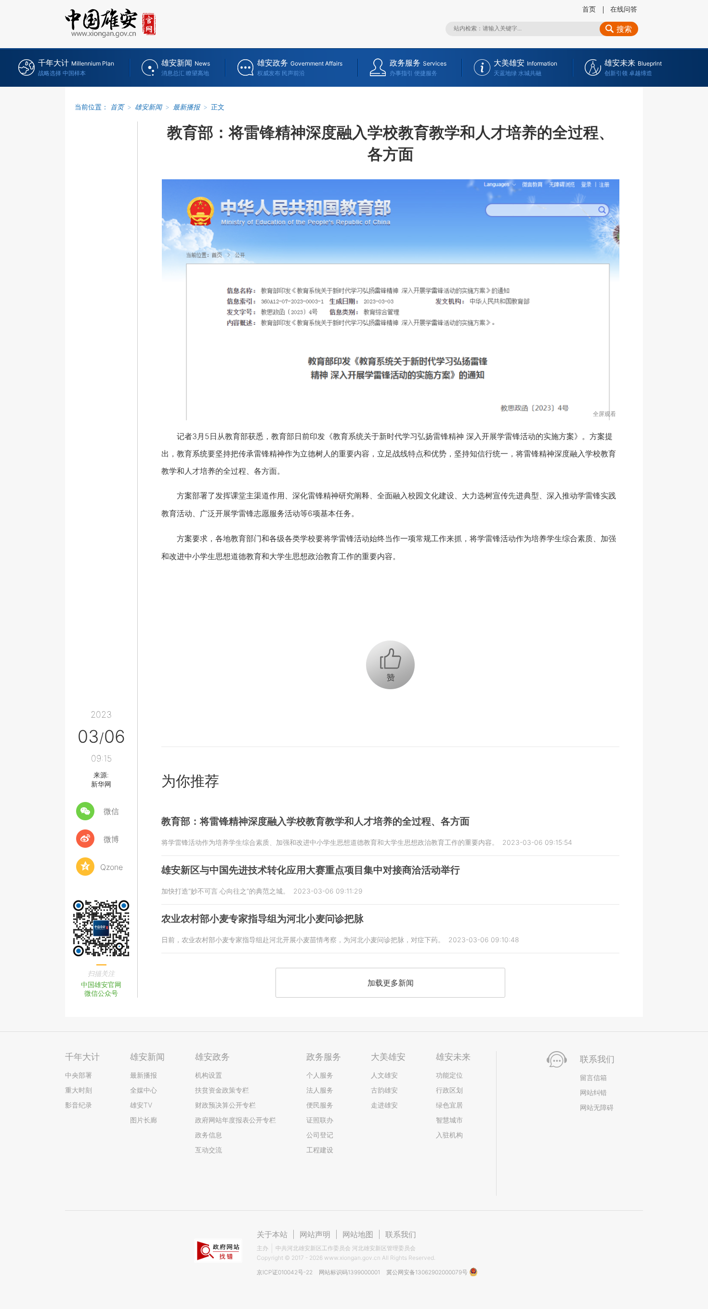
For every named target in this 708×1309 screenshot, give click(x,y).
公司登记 (319, 1135)
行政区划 (449, 1090)
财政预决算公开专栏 (225, 1105)
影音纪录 (78, 1105)
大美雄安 (388, 1057)
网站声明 (315, 1234)
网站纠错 (593, 1092)
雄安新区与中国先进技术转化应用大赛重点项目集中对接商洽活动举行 (310, 870)
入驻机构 (449, 1135)
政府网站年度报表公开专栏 (235, 1120)
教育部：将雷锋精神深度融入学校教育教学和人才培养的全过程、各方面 (315, 821)
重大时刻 (78, 1090)
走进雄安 (384, 1105)
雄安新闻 (148, 107)
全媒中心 (143, 1090)
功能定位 (449, 1075)
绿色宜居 (449, 1105)
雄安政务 (212, 1057)
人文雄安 (384, 1075)
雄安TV (141, 1105)
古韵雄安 (384, 1090)
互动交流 (208, 1150)
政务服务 (323, 1057)
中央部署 (78, 1075)
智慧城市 (449, 1120)
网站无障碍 (597, 1107)
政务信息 (208, 1135)
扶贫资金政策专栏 (222, 1090)
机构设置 (208, 1075)
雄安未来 (453, 1057)
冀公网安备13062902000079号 (427, 1272)
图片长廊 (143, 1120)
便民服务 (319, 1105)
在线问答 (623, 9)
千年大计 (82, 1057)
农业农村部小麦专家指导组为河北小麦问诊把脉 (262, 918)
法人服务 (319, 1090)
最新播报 (186, 107)
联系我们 (400, 1234)
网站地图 (357, 1234)
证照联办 (319, 1120)
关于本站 (272, 1234)
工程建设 (319, 1150)
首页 (589, 9)
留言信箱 (593, 1077)
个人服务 (319, 1075)
